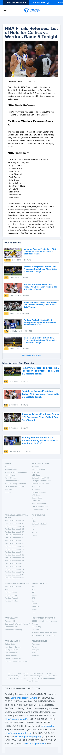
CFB (33, 598)
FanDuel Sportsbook (13, 587)
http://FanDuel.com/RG (17, 719)
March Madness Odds (40, 484)
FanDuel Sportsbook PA (14, 566)
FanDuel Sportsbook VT (14, 575)
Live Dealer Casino (12, 653)
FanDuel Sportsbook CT (14, 532)
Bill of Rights (52, 673)
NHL (33, 527)
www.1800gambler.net (35, 744)
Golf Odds (36, 489)
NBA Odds (36, 472)
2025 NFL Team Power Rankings (44, 633)
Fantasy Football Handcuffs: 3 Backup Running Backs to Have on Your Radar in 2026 (40, 322)
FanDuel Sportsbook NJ (14, 558)
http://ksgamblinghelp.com (18, 733)
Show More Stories (31, 356)
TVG (6, 589)
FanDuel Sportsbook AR (14, 521)
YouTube (35, 653)
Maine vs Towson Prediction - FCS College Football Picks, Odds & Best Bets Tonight (40, 251)
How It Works (10, 475)
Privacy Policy (13, 676)
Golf (33, 601)
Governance (23, 673)
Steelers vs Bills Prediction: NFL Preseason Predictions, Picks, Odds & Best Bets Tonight (40, 340)
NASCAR (35, 607)
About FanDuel (11, 469)
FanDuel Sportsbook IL (14, 541)
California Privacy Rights (32, 676)
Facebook (36, 644)
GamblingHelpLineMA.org (24, 698)
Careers (11, 673)
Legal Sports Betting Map (15, 486)
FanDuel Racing (11, 595)
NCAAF (7, 260)
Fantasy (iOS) (10, 621)
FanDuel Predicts (11, 601)
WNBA (34, 609)
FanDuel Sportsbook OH (14, 563)
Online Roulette (11, 656)
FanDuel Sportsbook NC (14, 555)
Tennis (34, 604)
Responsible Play (11, 481)
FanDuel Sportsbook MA (14, 549)
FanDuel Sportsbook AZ (14, 523)
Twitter (34, 647)
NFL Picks (36, 630)
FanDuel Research (16, 2)
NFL (6, 278)
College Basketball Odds (41, 481)
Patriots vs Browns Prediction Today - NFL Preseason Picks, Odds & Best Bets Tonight (40, 287)
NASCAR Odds (37, 501)
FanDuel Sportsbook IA (14, 538)
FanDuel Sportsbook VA (14, 572)
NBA (33, 521)
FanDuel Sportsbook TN (14, 569)
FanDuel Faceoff (11, 598)
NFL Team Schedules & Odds (43, 635)
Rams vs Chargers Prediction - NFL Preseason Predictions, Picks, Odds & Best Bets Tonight (40, 269)
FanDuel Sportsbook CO (14, 529)
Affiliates (8, 489)
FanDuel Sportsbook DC (14, 535)
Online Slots (10, 644)
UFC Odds (36, 495)
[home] (32, 10)
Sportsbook (39, 2)
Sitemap (8, 492)
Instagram (36, 650)
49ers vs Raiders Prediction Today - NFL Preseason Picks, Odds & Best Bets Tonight (40, 304)
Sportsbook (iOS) (11, 627)
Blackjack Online (11, 650)
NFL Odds (36, 466)
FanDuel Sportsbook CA (14, 526)
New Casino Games (13, 647)
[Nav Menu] (6, 11)
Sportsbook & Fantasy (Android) (17, 624)
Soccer (34, 532)
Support (8, 466)
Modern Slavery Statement (15, 484)
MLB (33, 592)
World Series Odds (39, 504)
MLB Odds (36, 475)
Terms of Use (52, 676)
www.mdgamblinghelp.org (28, 737)
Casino (34, 535)
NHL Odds (36, 486)
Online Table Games (13, 659)
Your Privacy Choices (18, 678)
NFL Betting (36, 627)
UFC (33, 530)
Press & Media (32, 681)
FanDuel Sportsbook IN (14, 543)
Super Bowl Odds (39, 469)
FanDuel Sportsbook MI (14, 552)
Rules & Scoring (11, 478)
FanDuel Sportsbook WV (14, 578)
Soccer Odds (37, 498)
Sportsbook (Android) (13, 630)
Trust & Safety (37, 673)
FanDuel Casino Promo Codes (17, 661)
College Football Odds (41, 478)
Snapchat (35, 656)
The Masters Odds (39, 492)
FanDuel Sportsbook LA (14, 546)
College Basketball (39, 524)
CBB (33, 612)
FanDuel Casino (11, 592)
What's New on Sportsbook (16, 472)
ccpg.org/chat (47, 726)
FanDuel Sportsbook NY (14, 561)
